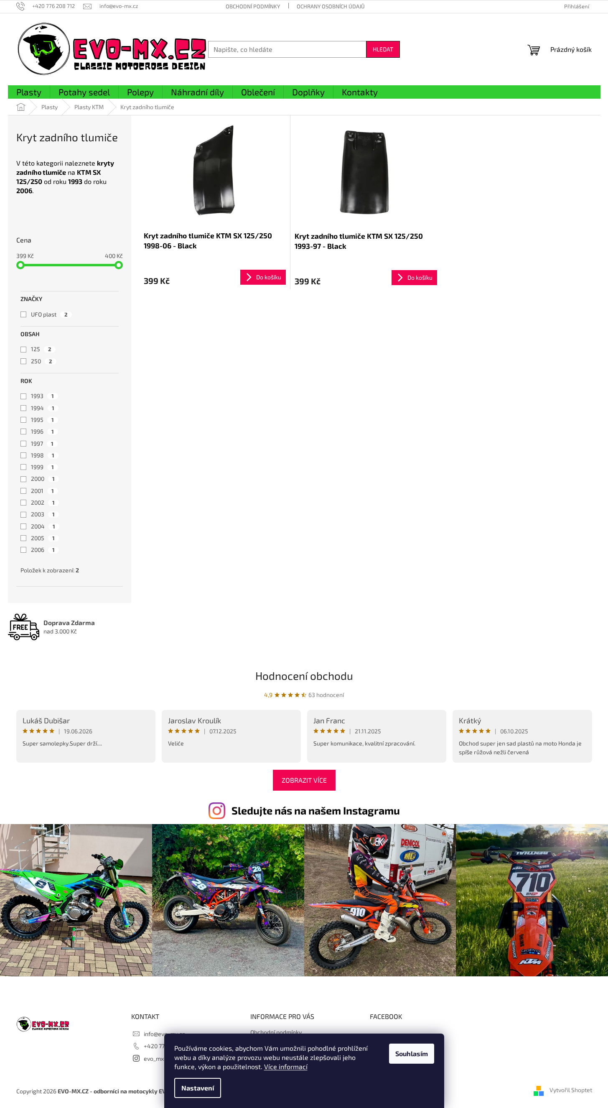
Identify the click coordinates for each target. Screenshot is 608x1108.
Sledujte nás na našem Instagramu (315, 810)
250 (41, 361)
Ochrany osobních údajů (331, 6)
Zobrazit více (304, 780)
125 (41, 348)
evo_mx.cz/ (159, 1058)
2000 (43, 478)
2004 (43, 526)
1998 (42, 455)
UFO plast (49, 314)
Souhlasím (411, 1053)
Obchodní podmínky (253, 6)
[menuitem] (29, 92)
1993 (42, 395)
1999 (42, 466)
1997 (42, 443)
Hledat (383, 49)
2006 (43, 549)
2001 (42, 490)
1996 (42, 431)
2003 (43, 514)
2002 (43, 502)
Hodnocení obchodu (304, 675)
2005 (43, 537)
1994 (42, 407)
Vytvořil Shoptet (570, 1090)
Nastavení (197, 1088)
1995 (42, 419)
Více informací (286, 1066)
